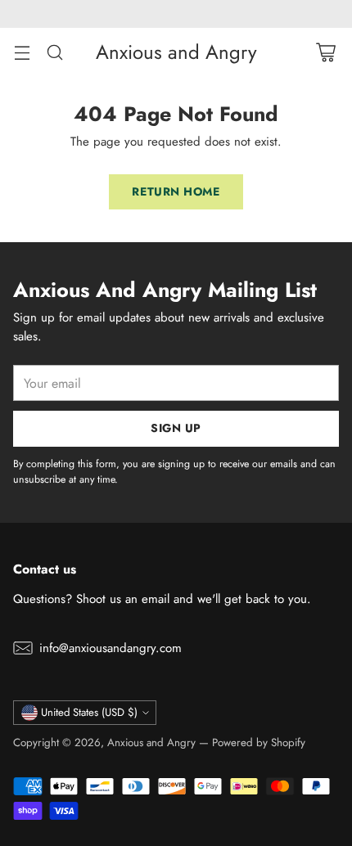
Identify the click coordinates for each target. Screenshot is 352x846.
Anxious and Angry (151, 742)
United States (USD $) (89, 712)
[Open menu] (21, 52)
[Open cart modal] (325, 52)
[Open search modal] (54, 52)
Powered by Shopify (258, 742)
